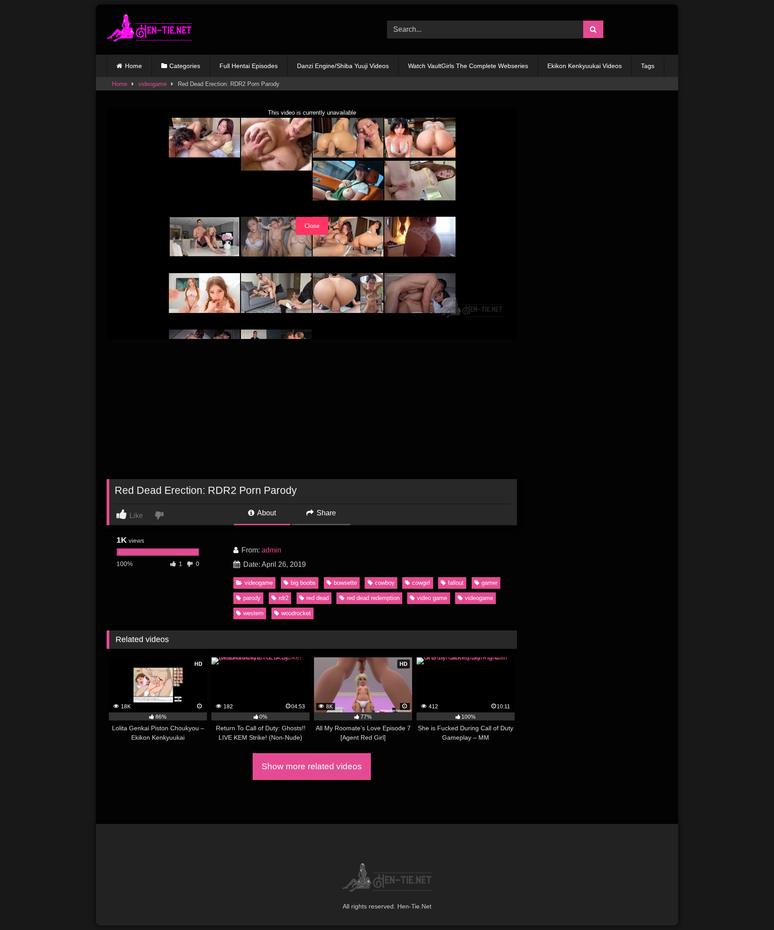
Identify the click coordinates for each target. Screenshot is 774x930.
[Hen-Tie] (149, 29)
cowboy (385, 582)
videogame (152, 84)
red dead (317, 598)
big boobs (303, 582)
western (253, 613)
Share (325, 513)
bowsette (345, 582)
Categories (184, 65)
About (266, 513)
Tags (647, 65)
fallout (456, 582)
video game (432, 598)
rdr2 (283, 598)
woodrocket (296, 613)
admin (271, 550)
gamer (490, 582)
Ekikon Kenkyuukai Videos (584, 65)
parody (252, 598)
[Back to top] (746, 903)
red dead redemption (373, 598)
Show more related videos (312, 766)
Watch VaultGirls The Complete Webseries (468, 65)
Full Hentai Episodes (248, 65)
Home (133, 65)
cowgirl (421, 582)
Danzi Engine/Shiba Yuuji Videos (343, 65)
